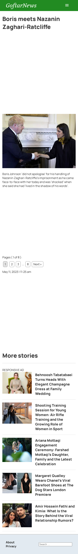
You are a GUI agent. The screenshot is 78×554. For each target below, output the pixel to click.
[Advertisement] (39, 73)
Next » (37, 264)
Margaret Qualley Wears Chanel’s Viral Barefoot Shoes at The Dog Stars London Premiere (54, 485)
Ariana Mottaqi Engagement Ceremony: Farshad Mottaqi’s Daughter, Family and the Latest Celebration (53, 452)
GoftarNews (21, 5)
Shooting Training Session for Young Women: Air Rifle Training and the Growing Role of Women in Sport (50, 417)
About (10, 542)
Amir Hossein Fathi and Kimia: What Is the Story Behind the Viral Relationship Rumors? (55, 513)
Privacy (11, 546)
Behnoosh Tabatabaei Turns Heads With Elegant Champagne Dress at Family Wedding (53, 384)
